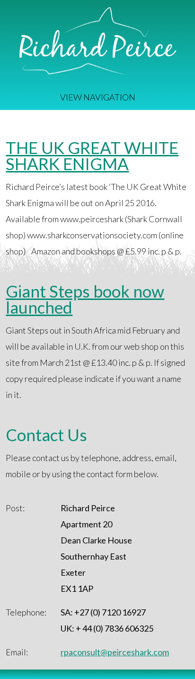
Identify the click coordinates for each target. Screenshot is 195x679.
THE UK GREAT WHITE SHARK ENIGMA (92, 155)
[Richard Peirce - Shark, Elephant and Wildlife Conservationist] (97, 71)
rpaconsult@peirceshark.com (115, 652)
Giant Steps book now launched (85, 299)
